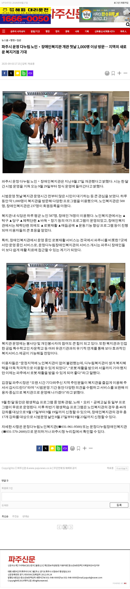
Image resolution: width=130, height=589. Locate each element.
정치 (57, 31)
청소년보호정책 (75, 565)
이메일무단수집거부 (91, 565)
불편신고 (39, 565)
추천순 (15, 516)
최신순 (5, 516)
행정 (48, 31)
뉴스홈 (5, 40)
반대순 (26, 516)
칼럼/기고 (35, 31)
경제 (67, 31)
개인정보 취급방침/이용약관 (56, 565)
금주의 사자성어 (17, 31)
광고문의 (30, 565)
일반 (19, 40)
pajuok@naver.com (93, 577)
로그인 (117, 2)
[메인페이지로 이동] (65, 19)
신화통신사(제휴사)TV (105, 31)
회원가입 (124, 2)
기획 (87, 31)
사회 (77, 31)
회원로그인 (7, 488)
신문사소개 (12, 565)
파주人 (123, 31)
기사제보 (22, 565)
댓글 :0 (5, 480)
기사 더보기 (121, 468)
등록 (119, 505)
